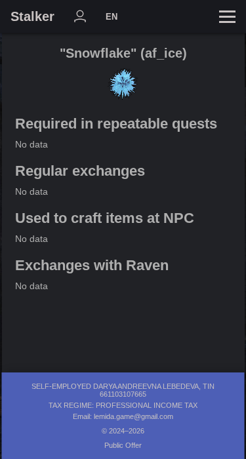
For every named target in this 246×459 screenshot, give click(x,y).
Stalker (32, 16)
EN (111, 17)
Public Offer (123, 445)
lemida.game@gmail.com (133, 416)
